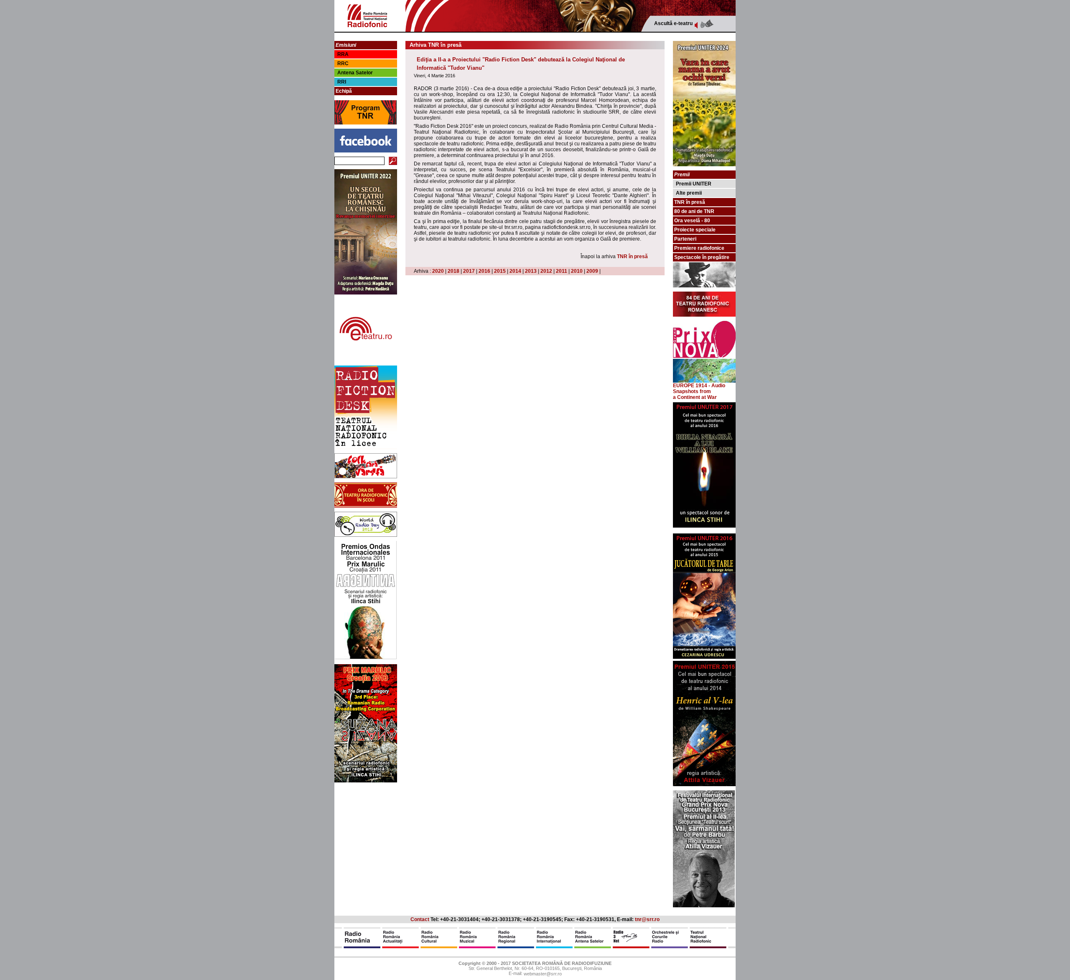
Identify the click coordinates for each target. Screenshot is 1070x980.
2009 (592, 271)
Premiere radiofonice (699, 248)
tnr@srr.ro (647, 919)
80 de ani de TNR (694, 211)
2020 (438, 271)
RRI (341, 82)
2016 (484, 271)
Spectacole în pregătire (701, 257)
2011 (561, 271)
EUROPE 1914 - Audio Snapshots (699, 388)
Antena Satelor (355, 73)
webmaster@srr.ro (543, 974)
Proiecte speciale (695, 230)
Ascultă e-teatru (673, 23)
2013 (531, 271)
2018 (453, 271)
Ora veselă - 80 (692, 220)
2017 (469, 271)
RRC (343, 63)
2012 (546, 271)
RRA (343, 54)
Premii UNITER (693, 184)
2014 (515, 271)
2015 (500, 271)
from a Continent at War (695, 394)
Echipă (344, 91)
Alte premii (689, 193)
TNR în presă (632, 256)
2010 (577, 271)
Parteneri (685, 239)
